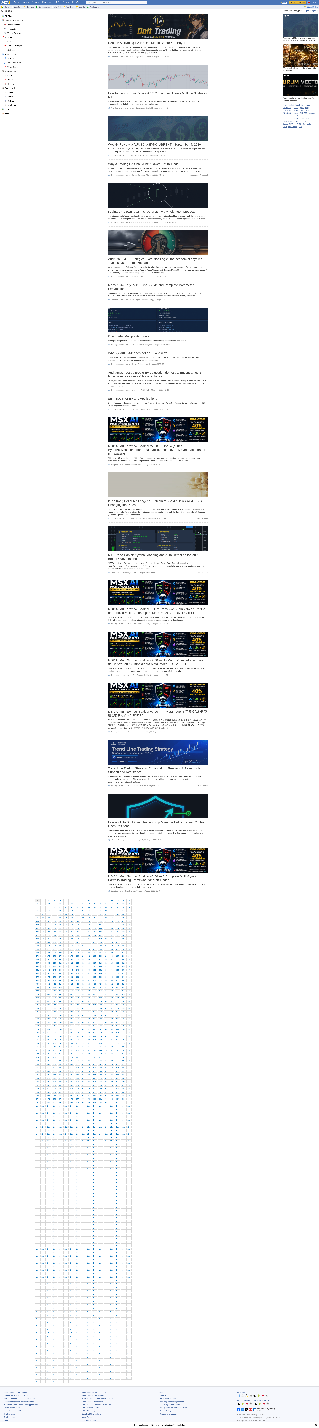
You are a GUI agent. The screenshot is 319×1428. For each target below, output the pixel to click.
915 (112, 1085)
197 (89, 939)
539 (100, 1008)
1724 (72, 1252)
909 (77, 1085)
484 (77, 998)
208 (54, 942)
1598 (129, 1225)
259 (54, 952)
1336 (89, 1172)
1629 (112, 1232)
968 (123, 1096)
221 (129, 942)
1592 (95, 1225)
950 (117, 1092)
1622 (72, 1232)
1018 (118, 1106)
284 (100, 956)
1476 (112, 1200)
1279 (54, 1162)
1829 (89, 1273)
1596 (118, 1225)
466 (71, 994)
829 (106, 1068)
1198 (77, 1144)
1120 (117, 1127)
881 (112, 1078)
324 (37, 966)
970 (37, 1099)
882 (117, 1078)
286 (112, 956)
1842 (66, 1277)
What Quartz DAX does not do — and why (137, 353)
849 (123, 1071)
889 (60, 1082)
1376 (123, 1179)
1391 (112, 1183)
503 (89, 1001)
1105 (129, 1123)
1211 (54, 1148)
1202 (100, 1144)
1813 (95, 1270)
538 (94, 1008)
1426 (118, 1190)
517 (71, 1005)
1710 (89, 1249)
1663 (112, 1239)
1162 (66, 1137)
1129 (72, 1130)
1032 (100, 1109)
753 (60, 1054)
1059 (60, 1116)
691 (94, 1040)
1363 (49, 1179)
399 (77, 980)
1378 (37, 1183)
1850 (112, 1277)
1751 (129, 1256)
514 (54, 1005)
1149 (89, 1134)
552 (77, 1012)
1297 (60, 1165)
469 (89, 994)
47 (106, 907)
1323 (112, 1169)
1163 (72, 1137)
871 (54, 1078)
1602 (54, 1228)
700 (48, 1043)
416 (77, 984)
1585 (54, 1225)
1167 (94, 1137)
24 (72, 904)
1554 (72, 1218)
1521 (77, 1211)
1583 (43, 1225)
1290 (118, 1162)
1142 (49, 1134)
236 (117, 946)
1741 (72, 1256)
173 (48, 935)
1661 (100, 1239)
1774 (66, 1263)
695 (117, 1040)
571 (89, 1015)
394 (48, 980)
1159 (49, 1137)
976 (71, 1099)
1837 (37, 1277)
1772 (54, 1263)
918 (129, 1085)
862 (100, 1075)
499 (66, 1001)
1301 (83, 1165)
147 (94, 928)
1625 (89, 1232)
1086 (118, 1120)
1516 (49, 1211)
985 (123, 1099)
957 (60, 1096)
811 (100, 1064)
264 (83, 952)
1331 (60, 1172)
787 (60, 1061)
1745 (95, 1256)
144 (77, 928)
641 (100, 1029)
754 (66, 1054)
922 (54, 1089)
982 (106, 1099)
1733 (123, 1252)
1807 (60, 1270)
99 (112, 918)
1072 (37, 1120)
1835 (123, 1273)
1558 (95, 1218)
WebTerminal (94, 7)
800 (37, 1064)
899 (117, 1082)
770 (60, 1057)
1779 (95, 1263)
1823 (54, 1273)
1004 (37, 1106)
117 (117, 921)
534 (71, 1008)
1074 (49, 1120)
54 (49, 911)
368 (94, 973)
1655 (66, 1239)
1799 (112, 1266)
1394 (129, 1183)
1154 (117, 1134)
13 (106, 900)
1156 (129, 1134)
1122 (129, 1127)
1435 (72, 1193)
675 (100, 1036)
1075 (54, 1120)
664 (37, 1036)
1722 (60, 1252)
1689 (66, 1245)
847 (112, 1071)
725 (94, 1047)
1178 (60, 1141)
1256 (118, 1155)
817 (37, 1068)
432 (71, 987)
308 (43, 963)
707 (89, 1043)
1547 (129, 1214)
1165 (83, 1137)
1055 (37, 1116)
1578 (112, 1221)
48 (112, 907)
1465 (49, 1200)
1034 (112, 1109)
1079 (77, 1120)
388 (112, 977)
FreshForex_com (142, 155)
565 (54, 1015)
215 (94, 942)
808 (83, 1064)
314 (77, 963)
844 (94, 1071)
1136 (112, 1130)
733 (43, 1050)
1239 (118, 1151)
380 (66, 977)
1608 (89, 1228)
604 (83, 1022)
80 (100, 914)
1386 (83, 1183)
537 (89, 1008)
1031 (95, 1109)
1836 (129, 1273)
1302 (89, 1165)
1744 (89, 1256)
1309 (129, 1165)
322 (123, 963)
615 (48, 1026)
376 (43, 977)
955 (48, 1096)
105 (48, 921)
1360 (129, 1176)
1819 (129, 1270)
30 (106, 904)
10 (89, 900)
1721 (54, 1252)
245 (71, 949)
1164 (77, 1137)
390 (123, 977)
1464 (43, 1200)
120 (37, 925)
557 (106, 1012)
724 (89, 1047)
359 (43, 973)
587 (83, 1019)
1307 (118, 1165)
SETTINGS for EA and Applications (132, 398)
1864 (95, 1280)
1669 (49, 1242)
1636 (54, 1235)
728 (112, 1047)
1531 (37, 1214)
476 (129, 994)
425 (129, 984)
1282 (72, 1162)
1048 (95, 1113)
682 (43, 1040)
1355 (100, 1176)
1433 (60, 1193)
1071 (129, 1116)
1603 (60, 1228)
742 (94, 1050)
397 (66, 980)
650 (54, 1033)
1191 (37, 1144)
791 (83, 1061)
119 (129, 921)
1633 (37, 1235)
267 (100, 952)
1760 (83, 1259)
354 (112, 970)
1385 (77, 1183)
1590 (83, 1225)
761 (106, 1054)
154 (37, 932)
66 (118, 911)
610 (117, 1022)
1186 (106, 1141)
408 (129, 980)
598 (48, 1022)
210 (66, 942)
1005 (43, 1106)
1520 (72, 1211)
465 (66, 994)
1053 (123, 1113)
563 (43, 1015)
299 (89, 959)
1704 (54, 1249)
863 (106, 1075)
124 (60, 925)
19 (43, 904)
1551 (54, 1218)
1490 (95, 1204)
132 (106, 925)
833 (129, 1068)
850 (129, 1071)
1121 (123, 1127)
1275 (129, 1158)
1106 (37, 1127)
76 (77, 914)
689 (83, 1040)
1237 (106, 1151)
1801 (123, 1266)
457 (117, 991)
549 (60, 1012)
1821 (43, 1273)
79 (95, 914)
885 (37, 1082)
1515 (43, 1211)
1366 (66, 1179)
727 (106, 1047)
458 (123, 991)
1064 (89, 1116)
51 (129, 907)
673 (89, 1036)
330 (71, 966)
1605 (72, 1228)
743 (100, 1050)
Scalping (114, 465)
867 (129, 1075)
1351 (77, 1176)
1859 (66, 1280)
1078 (72, 1120)
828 (100, 1068)
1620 (60, 1232)
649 (48, 1033)
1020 (129, 1106)
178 (77, 935)
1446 (37, 1197)
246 (77, 949)
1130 (77, 1130)
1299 (72, 1165)
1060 (66, 1116)
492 (123, 998)
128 (83, 925)
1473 (95, 1200)
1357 (112, 1176)
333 (89, 966)
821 (60, 1068)
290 (37, 959)
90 (60, 918)
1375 (118, 1179)
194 (71, 939)
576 (117, 1015)
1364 (54, 1179)
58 (72, 911)
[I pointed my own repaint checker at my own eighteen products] (158, 195)
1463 (37, 1200)
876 (83, 1078)
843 (89, 1071)
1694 (95, 1245)
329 (66, 966)
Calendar (82, 7)
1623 (77, 1232)
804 (60, 1064)
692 (100, 1040)
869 (43, 1078)
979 (89, 1099)
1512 (123, 1207)
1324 (118, 1169)
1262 (54, 1158)
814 (117, 1064)
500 (71, 1001)
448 (66, 991)
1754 (49, 1259)
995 (83, 1102)
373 (123, 973)
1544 (112, 1214)
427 (43, 987)
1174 (37, 1141)
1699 (123, 1245)
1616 (37, 1232)
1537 (72, 1214)
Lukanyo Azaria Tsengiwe (142, 345)
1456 (95, 1197)
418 (89, 984)
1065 (95, 1116)
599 (54, 1022)
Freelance (46, 2)
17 (129, 900)
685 (60, 1040)
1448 (49, 1197)
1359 (123, 1176)
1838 (43, 1277)
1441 (106, 1193)
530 (48, 1008)
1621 (66, 1232)
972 (48, 1099)
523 (106, 1005)
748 (129, 1050)
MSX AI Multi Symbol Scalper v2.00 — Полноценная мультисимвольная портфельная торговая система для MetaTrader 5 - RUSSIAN (156, 449)
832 (123, 1068)
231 (89, 946)
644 (117, 1029)
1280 (60, 1162)
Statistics (114, 222)
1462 (129, 1197)
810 (94, 1064)
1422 (95, 1190)
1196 (66, 1144)
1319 (89, 1169)
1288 (106, 1162)
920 (43, 1089)
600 (60, 1022)
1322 (106, 1169)
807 (77, 1064)
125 (66, 925)
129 (89, 925)
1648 (123, 1235)
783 (37, 1061)
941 (66, 1092)
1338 (100, 1172)
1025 (60, 1109)
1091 (49, 1123)
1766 (118, 1259)
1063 (83, 1116)
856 (66, 1075)
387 (106, 977)
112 (89, 921)
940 (60, 1092)
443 (37, 991)
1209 (43, 1148)
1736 (43, 1256)
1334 (77, 1172)
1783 (118, 1263)
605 (89, 1022)
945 (89, 1092)
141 (60, 928)
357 (129, 970)
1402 (77, 1186)
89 (54, 918)
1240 (123, 1151)
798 (123, 1061)
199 (100, 939)
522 (100, 1005)
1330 (54, 1172)
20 (49, 904)
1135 (106, 1130)
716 (43, 1047)
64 (106, 911)
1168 (100, 1137)
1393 (123, 1183)
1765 (112, 1259)
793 (94, 1061)
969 (129, 1096)
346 (66, 970)
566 (60, 1015)
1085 (112, 1120)
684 (54, 1040)
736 (60, 1050)
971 (43, 1099)
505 (100, 1001)
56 (60, 911)
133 (112, 925)
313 (71, 963)
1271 (106, 1158)
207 (48, 942)
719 (60, 1047)
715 (37, 1047)
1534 (54, 1214)
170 (129, 932)
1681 (118, 1242)
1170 (112, 1137)
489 (106, 998)
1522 (83, 1211)
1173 (129, 1137)
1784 (123, 1263)
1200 (89, 1144)
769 (54, 1057)
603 (77, 1022)
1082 (95, 1120)
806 (71, 1064)
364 (71, 973)
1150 (94, 1134)
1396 (43, 1186)
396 (60, 980)
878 (94, 1078)
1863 (89, 1280)
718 (54, 1047)
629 (129, 1026)
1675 (83, 1242)
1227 (49, 1151)
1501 (60, 1207)
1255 (112, 1155)
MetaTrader (77, 2)
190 (48, 939)
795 (106, 1061)
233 (100, 946)
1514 (37, 1211)
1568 (54, 1221)
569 (77, 1015)
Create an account (297, 2)
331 (77, 966)
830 (112, 1068)
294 (60, 959)
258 (48, 952)
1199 (83, 1144)
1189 (123, 1141)
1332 (66, 1172)
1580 (123, 1221)
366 (83, 973)
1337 (95, 1172)
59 (77, 911)
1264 (66, 1158)
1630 (118, 1232)
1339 (106, 1172)
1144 (60, 1134)
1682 (123, 1242)
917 (123, 1085)
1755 (54, 1259)
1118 (106, 1127)
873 (66, 1078)
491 (117, 998)
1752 (37, 1259)
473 (112, 994)
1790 (60, 1266)
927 (83, 1089)
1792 (72, 1266)
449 (71, 991)
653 (71, 1033)
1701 (37, 1249)
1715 (118, 1249)
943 (77, 1092)
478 (43, 998)
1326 (129, 1169)
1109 (54, 1127)
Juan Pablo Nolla (143, 390)
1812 (89, 1270)
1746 (100, 1256)
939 (54, 1092)
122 (48, 925)
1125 (49, 1130)
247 (83, 949)
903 (43, 1085)
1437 (83, 1193)
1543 (106, 1214)
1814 (100, 1270)
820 (54, 1068)
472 (106, 994)
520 (89, 1005)
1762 (95, 1259)
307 (37, 963)
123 (54, 925)
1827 (77, 1273)
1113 (77, 1127)
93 (77, 918)
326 (48, 966)
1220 (106, 1148)
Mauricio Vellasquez (139, 276)
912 (94, 1085)
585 (71, 1019)
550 (66, 1012)
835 (43, 1071)
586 (77, 1019)
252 (112, 949)
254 (123, 949)
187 (129, 935)
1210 (49, 1148)
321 (117, 963)
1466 (54, 1200)
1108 (49, 1127)
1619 (54, 1232)
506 (106, 1001)
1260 (43, 1158)
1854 (37, 1280)
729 (117, 1047)
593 (117, 1019)
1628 (106, 1232)
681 (37, 1040)
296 (71, 959)
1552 (60, 1218)
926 (77, 1089)
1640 (77, 1235)
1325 (123, 1169)
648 (43, 1033)
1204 (112, 1144)
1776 (77, 1263)
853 (48, 1075)
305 (123, 959)
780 (117, 1057)
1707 (72, 1249)
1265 (72, 1158)
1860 (72, 1280)
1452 (72, 1197)
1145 (66, 1134)
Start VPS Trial (312, 7)
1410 (123, 1186)
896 (100, 1082)
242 (54, 949)
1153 (112, 1134)
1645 (106, 1235)
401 (89, 980)
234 (106, 946)
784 (43, 1061)
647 (37, 1033)
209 (60, 942)
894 (89, 1082)
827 (94, 1068)
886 (43, 1082)
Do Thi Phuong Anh (135, 840)
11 (94, 900)
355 (117, 970)
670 (71, 1036)
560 (123, 1012)
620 (77, 1026)
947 (100, 1092)
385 (94, 977)
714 (129, 1043)
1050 (106, 1113)
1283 (77, 1162)
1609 (95, 1228)
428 (48, 987)
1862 (83, 1280)
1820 (37, 1273)
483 (71, 998)
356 (123, 970)
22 (60, 904)
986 (129, 1099)
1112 (71, 1127)
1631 (123, 1232)
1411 (129, 1186)
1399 (60, 1186)
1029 (83, 1109)
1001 (118, 1102)
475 (123, 994)
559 (117, 1012)
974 (60, 1099)
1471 (83, 1200)
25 (77, 904)
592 (112, 1019)
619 (71, 1026)
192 (60, 939)
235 (112, 946)
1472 (89, 1200)
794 (100, 1061)
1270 (100, 1158)
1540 (89, 1214)
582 (54, 1019)
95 (89, 918)
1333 (72, 1172)
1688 (60, 1245)
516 (66, 1005)
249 (94, 949)
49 (118, 907)
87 (43, 918)
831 (117, 1068)
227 (66, 946)
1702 (43, 1249)
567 (66, 1015)
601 (66, 1022)
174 (54, 935)
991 (60, 1102)
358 (37, 973)
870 (48, 1078)
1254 (106, 1155)
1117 (100, 1127)
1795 (89, 1266)
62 (95, 911)
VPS (57, 2)
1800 (118, 1266)
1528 (118, 1211)
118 (123, 921)
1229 (60, 1151)
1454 (83, 1197)
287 (117, 956)
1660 (95, 1239)
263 (77, 952)
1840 (54, 1277)
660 (112, 1033)
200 (106, 939)
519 (83, 1005)
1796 (95, 1266)
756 (77, 1054)
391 (129, 977)
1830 (95, 1273)
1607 (83, 1228)
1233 (83, 1151)
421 (106, 984)
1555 (77, 1218)
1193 (49, 1144)
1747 (106, 1256)
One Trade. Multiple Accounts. (129, 336)
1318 (83, 1169)
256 (37, 952)
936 (37, 1092)
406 (117, 980)
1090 (43, 1123)
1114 (83, 1127)
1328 (43, 1172)
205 (37, 942)
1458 (106, 1197)
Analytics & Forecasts (119, 57)
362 (60, 973)
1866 (106, 1280)
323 (129, 963)
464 (60, 994)
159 (66, 932)
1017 (112, 1106)
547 (48, 1012)
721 (71, 1047)
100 (117, 918)
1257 (123, 1155)
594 (123, 1019)
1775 (72, 1263)
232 (94, 946)
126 (71, 925)
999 (106, 1102)
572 (94, 1015)
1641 (83, 1235)
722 (77, 1047)
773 (77, 1057)
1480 (37, 1204)
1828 (83, 1273)
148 (100, 928)
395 (54, 980)
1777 (83, 1263)
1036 (123, 1109)
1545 (118, 1214)
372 (117, 973)
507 (112, 1001)
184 (112, 935)
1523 (89, 1211)
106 (54, 921)
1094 (66, 1123)
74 (66, 914)
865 (117, 1075)
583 (60, 1019)
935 (129, 1089)
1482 (49, 1204)
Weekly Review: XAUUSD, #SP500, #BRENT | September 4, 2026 (154, 144)
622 (89, 1026)
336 (106, 966)
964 (100, 1096)
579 (37, 1019)
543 (123, 1008)
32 (118, 904)
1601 (49, 1228)
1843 (72, 1277)
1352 (83, 1176)
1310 (37, 1169)
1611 (106, 1228)
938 (48, 1092)
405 (112, 980)
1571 (72, 1221)
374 (129, 973)
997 (94, 1102)
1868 (118, 1280)
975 (66, 1099)
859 (83, 1075)
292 (48, 959)
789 (71, 1061)
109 (71, 921)
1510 (112, 1207)
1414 (49, 1190)
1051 (112, 1113)
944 (83, 1092)
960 (77, 1096)
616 (54, 1026)
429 (54, 987)
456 (112, 991)
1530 (129, 1211)
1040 (49, 1113)
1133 (94, 1130)
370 (106, 973)
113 (94, 921)
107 (60, 921)
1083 (100, 1120)
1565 (37, 1221)
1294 (43, 1165)
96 (95, 918)
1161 (60, 1137)
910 (83, 1085)
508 (117, 1001)
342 (43, 970)
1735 (37, 1256)
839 (66, 1071)
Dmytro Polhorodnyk (140, 364)
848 (117, 1071)
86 (37, 918)
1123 (37, 1130)
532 (60, 1008)
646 (129, 1029)
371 (112, 973)
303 (112, 959)
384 (89, 977)
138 (43, 928)
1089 (37, 1123)
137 (37, 928)
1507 (95, 1207)
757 (83, 1054)
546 (43, 1012)
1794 (83, 1266)
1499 (49, 1207)
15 (118, 900)
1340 (112, 1172)
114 (100, 921)
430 (60, 987)
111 (83, 921)
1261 (49, 1158)
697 (129, 1040)
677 (112, 1036)
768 (48, 1057)
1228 (54, 1151)
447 (60, 991)
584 (66, 1019)
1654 (60, 1239)
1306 (112, 1165)
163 (89, 932)
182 (100, 935)
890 (66, 1082)
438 (106, 987)
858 (77, 1075)
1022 (43, 1109)
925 (71, 1089)
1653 (54, 1239)
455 (106, 991)
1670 (54, 1242)
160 (71, 932)
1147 (77, 1134)
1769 (37, 1263)
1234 (89, 1151)
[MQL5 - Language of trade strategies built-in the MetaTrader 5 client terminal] (5, 2)
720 (66, 1047)
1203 (106, 1144)
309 (48, 963)
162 (83, 932)
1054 (129, 1113)
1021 (37, 1109)
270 (117, 952)
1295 (49, 1165)
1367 (72, 1179)
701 (54, 1043)
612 (129, 1022)
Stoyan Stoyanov (138, 175)
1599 (37, 1228)
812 (106, 1064)
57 (66, 911)
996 (89, 1102)
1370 (89, 1179)
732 (37, 1050)
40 (66, 907)
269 (112, 952)
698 (37, 1043)
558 (112, 1012)
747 (123, 1050)
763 (117, 1054)
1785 (129, 1263)
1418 (72, 1190)
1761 (89, 1259)
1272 (112, 1158)
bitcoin (200, 518)
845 (100, 1071)
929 (94, 1089)
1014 (95, 1106)
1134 (100, 1130)
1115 (89, 1127)
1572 (77, 1221)
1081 (89, 1120)
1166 (89, 1137)
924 (66, 1089)
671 (77, 1036)
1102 (112, 1123)
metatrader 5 (196, 175)
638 (83, 1029)
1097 (83, 1123)
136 (129, 925)
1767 (123, 1259)
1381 (54, 1183)
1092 (54, 1123)
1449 (54, 1197)
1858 (60, 1280)
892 (77, 1082)
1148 (83, 1134)
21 (54, 904)
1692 (83, 1245)
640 (94, 1029)
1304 (100, 1165)
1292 (129, 1162)
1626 (95, 1232)
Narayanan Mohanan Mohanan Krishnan (141, 222)
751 (48, 1054)
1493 (112, 1204)
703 (66, 1043)
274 (43, 956)
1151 (100, 1134)
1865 (100, 1280)
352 (100, 970)
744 (106, 1050)
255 (129, 949)
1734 (129, 1252)
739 (77, 1050)
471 (100, 994)
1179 (66, 1141)
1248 (72, 1155)
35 (37, 907)
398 (71, 980)
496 (48, 1001)
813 (112, 1064)
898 (112, 1082)
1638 (66, 1235)
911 (89, 1085)
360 (48, 973)
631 (43, 1029)
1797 (100, 1266)
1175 (43, 1141)
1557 (89, 1218)
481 (60, 998)
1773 (60, 1263)
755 (71, 1054)
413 (60, 984)
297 (77, 959)
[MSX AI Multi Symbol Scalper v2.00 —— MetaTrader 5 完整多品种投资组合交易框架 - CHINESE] (158, 695)
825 (83, 1068)
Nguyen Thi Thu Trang (144, 300)
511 (37, 1005)
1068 (112, 1116)
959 (71, 1096)
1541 (95, 1214)
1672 (66, 1242)
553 (83, 1012)
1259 (37, 1158)
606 (94, 1022)
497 (54, 1001)
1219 (100, 1148)
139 (48, 928)
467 (77, 994)
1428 (129, 1190)
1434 (66, 1193)
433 (77, 987)
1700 (129, 1245)
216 (100, 942)
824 (77, 1068)
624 (100, 1026)
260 (60, 952)
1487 (77, 1204)
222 (37, 946)
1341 (118, 1172)
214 (89, 942)
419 (94, 984)
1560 (106, 1218)
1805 (49, 1270)
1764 (106, 1259)
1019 (123, 1106)
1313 (54, 1169)
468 (83, 994)
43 (83, 907)
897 (106, 1082)
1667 (37, 1242)
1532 (43, 1214)
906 (60, 1085)
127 (77, 925)
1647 (118, 1235)
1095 (72, 1123)
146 (89, 928)
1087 (123, 1120)
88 (49, 918)
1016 (106, 1106)
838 (60, 1071)
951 (123, 1092)
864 (112, 1075)
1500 (54, 1207)
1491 (100, 1204)
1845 (83, 1277)
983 (112, 1099)
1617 (43, 1232)
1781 (106, 1263)
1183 (89, 1141)
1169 (106, 1137)
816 (129, 1064)
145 (83, 928)
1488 (83, 1204)
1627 (100, 1232)
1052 (118, 1113)
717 (48, 1047)
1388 (95, 1183)
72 (54, 914)
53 (43, 911)
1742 (77, 1256)
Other (113, 573)
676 (106, 1036)
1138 (123, 1130)
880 (106, 1078)
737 (66, 1050)
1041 (54, 1113)
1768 (129, 1259)
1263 (60, 1158)
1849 (106, 1277)
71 (49, 914)
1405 (95, 1186)
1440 (100, 1193)
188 (37, 939)
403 (100, 980)
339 (123, 966)
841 (77, 1071)
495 (43, 1001)
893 (83, 1082)
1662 (106, 1239)
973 (54, 1099)
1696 (106, 1245)
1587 (66, 1225)
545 (37, 1012)
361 (54, 973)
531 (54, 1008)
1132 (89, 1130)
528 (37, 1008)
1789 (54, 1266)
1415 (54, 1190)
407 (123, 980)
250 (100, 949)
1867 (112, 1280)
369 (100, 973)
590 (100, 1019)
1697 (112, 1245)
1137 (117, 1130)
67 (123, 911)
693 (106, 1040)
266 (94, 952)
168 (117, 932)
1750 (123, 1256)
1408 (112, 1186)
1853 (129, 1277)
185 (117, 935)
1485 (66, 1204)
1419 (77, 1190)
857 (71, 1075)
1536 (66, 1214)
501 (77, 1001)
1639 (72, 1235)
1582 (37, 1225)
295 (66, 959)
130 (94, 925)
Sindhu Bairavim (139, 786)
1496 (129, 1204)
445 (48, 991)
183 (106, 935)
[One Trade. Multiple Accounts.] (158, 320)
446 (54, 991)
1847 (95, 1277)
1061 (72, 1116)
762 (112, 1054)
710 (106, 1043)
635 (66, 1029)
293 (54, 959)
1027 (72, 1109)
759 (94, 1054)
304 (117, 959)
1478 (123, 1200)
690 (89, 1040)
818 (43, 1068)
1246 (60, 1155)
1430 (43, 1193)
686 (66, 1040)
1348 (60, 1176)
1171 (117, 1137)
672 (83, 1036)
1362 (43, 1179)
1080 (83, 1120)
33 (123, 904)
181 (94, 935)
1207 (129, 1144)
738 (71, 1050)
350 (89, 970)
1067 (106, 1116)
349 (83, 970)
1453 (77, 1197)
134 (117, 925)
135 (123, 925)
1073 (43, 1120)
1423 (100, 1190)
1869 (123, 1280)
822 (66, 1068)
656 (89, 1033)
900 (123, 1082)
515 (60, 1005)
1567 (49, 1221)
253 (117, 949)
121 (43, 925)
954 (43, 1096)
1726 (83, 1252)
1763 (100, 1259)
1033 (106, 1109)
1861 (77, 1280)
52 (37, 911)
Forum (16, 2)
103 (37, 921)
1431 (49, 1193)
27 (89, 904)
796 (112, 1061)
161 (77, 932)
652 (66, 1033)
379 (60, 977)
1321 (100, 1169)
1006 (49, 1106)
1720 (49, 1252)
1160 (54, 1137)
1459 (112, 1197)
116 (112, 921)
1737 (49, 1256)
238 (129, 946)
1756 (60, 1259)
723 (83, 1047)
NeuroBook (70, 7)
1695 (100, 1245)
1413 (43, 1190)
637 (77, 1029)
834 (37, 1071)
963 (94, 1096)
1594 (106, 1225)
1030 (89, 1109)
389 (117, 977)
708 (94, 1043)
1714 (112, 1249)
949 (112, 1092)
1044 (72, 1113)
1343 (129, 1172)
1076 (60, 1120)
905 (54, 1085)
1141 (43, 1134)
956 (54, 1096)
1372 (100, 1179)
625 (106, 1026)
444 (43, 991)
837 (54, 1071)
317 (94, 963)
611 (123, 1022)
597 (43, 1022)
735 (54, 1050)
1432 (54, 1193)
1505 (83, 1207)
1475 (106, 1200)
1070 (123, 1116)
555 (94, 1012)
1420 (83, 1190)
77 (83, 914)
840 (71, 1071)
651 (60, 1033)
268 (106, 952)
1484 (60, 1204)
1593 (100, 1225)
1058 (54, 1116)
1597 (123, 1225)
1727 (89, 1252)
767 (43, 1057)
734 (48, 1050)
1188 (117, 1141)
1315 (66, 1169)
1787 (43, 1266)
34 (129, 904)
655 (83, 1033)
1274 (123, 1158)
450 (77, 991)
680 (129, 1036)
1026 (66, 1109)
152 (123, 928)
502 (83, 1001)
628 (123, 1026)
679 (123, 1036)
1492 (106, 1204)
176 (66, 935)
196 (83, 939)
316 (89, 963)
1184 (94, 1141)
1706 (66, 1249)
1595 (112, 1225)
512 (43, 1005)
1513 (129, 1207)
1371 (95, 1179)
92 (72, 918)
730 (123, 1047)
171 (37, 935)
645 (123, 1029)
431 (66, 987)
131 (100, 925)
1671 (60, 1242)
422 (112, 984)
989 (48, 1102)
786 (54, 1061)
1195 (60, 1144)
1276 (37, 1162)
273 (37, 956)
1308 (123, 1165)
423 (117, 984)
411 (49, 984)
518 (77, 1005)
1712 (100, 1249)
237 (123, 946)
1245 (54, 1155)
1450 (60, 1197)
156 (48, 932)
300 (94, 959)
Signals (35, 2)
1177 (54, 1141)
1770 (43, 1263)
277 (60, 956)
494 (37, 1001)
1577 (106, 1221)
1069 (118, 1116)
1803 (37, 1270)
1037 (129, 1109)
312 (66, 963)
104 (43, 921)
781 (123, 1057)
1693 (89, 1245)
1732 (118, 1252)
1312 (49, 1169)
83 (118, 914)
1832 (106, 1273)
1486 (72, 1204)
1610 (100, 1228)
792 (89, 1061)
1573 (83, 1221)
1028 (77, 1109)
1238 (112, 1151)
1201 (95, 1144)
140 (54, 928)
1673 (72, 1242)
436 (94, 987)
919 (37, 1089)
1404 (89, 1186)
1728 (95, 1252)
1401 (72, 1186)
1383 (66, 1183)
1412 (37, 1190)
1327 (37, 1172)
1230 (66, 1151)
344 (54, 970)
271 (123, 952)
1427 (123, 1190)
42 (77, 907)
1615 (129, 1228)
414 (66, 984)
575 (112, 1015)
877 (89, 1078)
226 (60, 946)
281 (83, 956)
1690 (72, 1245)
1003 (129, 1102)
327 (54, 966)
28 (95, 904)
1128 (66, 1130)
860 (89, 1075)
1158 (43, 1137)
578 (129, 1015)
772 (71, 1057)
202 (117, 939)
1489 (89, 1204)
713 (123, 1043)
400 (83, 980)
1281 (66, 1162)
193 (66, 939)
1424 (106, 1190)
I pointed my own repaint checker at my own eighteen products (151, 211)
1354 (95, 1176)
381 (71, 977)
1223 (123, 1148)
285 (106, 956)
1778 (89, 1263)
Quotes (65, 2)
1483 (54, 1204)
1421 (89, 1190)
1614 (123, 1228)
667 (54, 1036)
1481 (43, 1204)
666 (48, 1036)
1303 (95, 1165)
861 (94, 1075)
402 (94, 980)
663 (129, 1033)
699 (43, 1043)
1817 (118, 1270)
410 (43, 984)
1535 (60, 1214)
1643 (95, 1235)
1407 (106, 1186)
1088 (129, 1120)
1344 (37, 1176)
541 (112, 1008)
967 (117, 1096)
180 (89, 935)
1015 (100, 1106)
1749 (118, 1256)
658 (100, 1033)
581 (48, 1019)
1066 (100, 1116)
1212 (60, 1148)
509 (123, 1001)
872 (60, 1078)
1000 (112, 1102)
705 (77, 1043)
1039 (43, 1113)
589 (94, 1019)
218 (112, 942)
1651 (43, 1239)
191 (54, 939)
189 (43, 939)
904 (48, 1085)
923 (60, 1089)
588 (89, 1019)
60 (83, 911)
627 (117, 1026)
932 (112, 1089)
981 (100, 1099)
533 (66, 1008)
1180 (72, 1141)
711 (112, 1043)
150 (112, 928)
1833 (112, 1273)
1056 (43, 1116)
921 (48, 1089)
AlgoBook (57, 7)
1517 (54, 1211)
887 (48, 1082)
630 (37, 1029)
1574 (89, 1221)
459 (129, 991)
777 (100, 1057)
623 (94, 1026)
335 (100, 966)
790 (77, 1061)
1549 (43, 1218)
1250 (83, 1155)
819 (48, 1068)
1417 (66, 1190)
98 (106, 918)
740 (83, 1050)
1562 (118, 1218)
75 (72, 914)
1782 (112, 1263)
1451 (66, 1197)
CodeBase (17, 7)
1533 (49, 1214)
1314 (60, 1169)
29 (100, 904)
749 (37, 1054)
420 (100, 984)
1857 (54, 1280)
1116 (94, 1127)
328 (60, 966)
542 (117, 1008)
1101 (106, 1123)
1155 (123, 1134)
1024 (54, 1109)
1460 (118, 1197)
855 (60, 1075)
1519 (66, 1211)
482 (66, 998)
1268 (89, 1158)
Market (26, 2)
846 (106, 1071)
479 (48, 998)
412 (54, 984)
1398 (54, 1186)
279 (71, 956)
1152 (106, 1134)
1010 (72, 1106)
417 (83, 984)
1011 (77, 1106)
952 (129, 1092)
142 (66, 928)
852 (43, 1075)
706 (83, 1043)
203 (123, 939)
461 (43, 994)
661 (117, 1033)
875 (77, 1078)
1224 (129, 1148)
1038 (37, 1113)
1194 (54, 1144)
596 (37, 1022)
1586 (60, 1225)
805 (66, 1064)
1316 (72, 1169)
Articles (6, 7)
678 (117, 1036)
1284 (83, 1162)
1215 (77, 1148)
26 (83, 904)
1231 (72, 1151)
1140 (37, 1134)
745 (112, 1050)
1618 (49, 1232)
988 (43, 1102)
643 (112, 1029)
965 (106, 1096)
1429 (37, 1193)
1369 (83, 1179)
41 (72, 907)
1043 (66, 1113)
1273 (118, 1158)
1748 (112, 1256)
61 (89, 911)
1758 (72, 1259)
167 (112, 932)
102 (129, 918)
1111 (66, 1127)
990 (54, 1102)
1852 (123, 1277)
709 (100, 1043)
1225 (37, 1151)
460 (37, 994)
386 (100, 977)
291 (43, 959)
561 (129, 1012)
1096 (77, 1123)
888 (54, 1082)
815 (123, 1064)
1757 (66, 1259)
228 (71, 946)
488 (100, 998)
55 (54, 911)
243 (60, 949)
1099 (95, 1123)
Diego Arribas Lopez (143, 57)
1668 (43, 1242)
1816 (112, 1270)
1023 (49, 1109)
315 (83, 963)
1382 (60, 1183)
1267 (83, 1158)
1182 (83, 1141)
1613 (118, 1228)
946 (94, 1092)
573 (100, 1015)
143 (71, 928)
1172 (123, 1137)
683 (48, 1040)
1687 (54, 1245)
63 (100, 911)
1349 (66, 1176)
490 (112, 998)
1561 (112, 1218)
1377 (129, 1179)
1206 (123, 1144)
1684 (37, 1245)
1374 (112, 1179)
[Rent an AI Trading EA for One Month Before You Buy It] (158, 26)
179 (83, 935)
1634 (43, 1235)
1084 (106, 1120)
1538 (77, 1214)
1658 (83, 1239)
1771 (49, 1263)
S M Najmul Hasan (142, 409)
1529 (123, 1211)
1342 (123, 1172)
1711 (94, 1249)
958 (66, 1096)
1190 (129, 1141)
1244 (49, 1155)
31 (112, 904)
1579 (118, 1221)
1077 (66, 1120)
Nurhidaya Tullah (129, 573)
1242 (37, 1155)
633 (54, 1029)
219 (117, 942)
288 (123, 956)
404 (106, 980)
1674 (77, 1242)
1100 (100, 1123)
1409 (118, 1186)
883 (123, 1078)
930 (100, 1089)
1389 (100, 1183)
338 (117, 966)
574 (106, 1015)
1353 (89, 1176)
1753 (43, 1259)
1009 (66, 1106)
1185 (100, 1141)
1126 (54, 1130)
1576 (100, 1221)
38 (54, 907)
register (315, 11)
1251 (89, 1155)
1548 (37, 1218)
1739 (60, 1256)
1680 (112, 1242)
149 (106, 928)
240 (43, 949)
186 (123, 935)
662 (123, 1033)
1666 (129, 1239)
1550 (49, 1218)
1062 (77, 1116)
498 (60, 1001)
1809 (72, 1270)
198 (94, 939)
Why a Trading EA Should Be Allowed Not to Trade (143, 164)
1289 (112, 1162)
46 (100, 907)
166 (106, 932)
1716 (123, 1249)
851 (37, 1075)
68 (129, 911)
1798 (106, 1266)
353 (106, 970)
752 (54, 1054)
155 (43, 932)
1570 (66, 1221)
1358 (118, 1176)
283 (94, 956)
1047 (89, 1113)
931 (106, 1089)
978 (83, 1099)
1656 (72, 1239)
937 (43, 1092)
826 (89, 1068)
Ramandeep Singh (142, 108)
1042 (60, 1113)
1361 (37, 1179)
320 (112, 963)
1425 (112, 1190)
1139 (129, 1130)
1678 (100, 1242)
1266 (77, 1158)
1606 (77, 1228)
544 (129, 1008)
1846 (89, 1277)
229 (77, 946)
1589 (77, 1225)
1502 (66, 1207)
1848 (100, 1277)
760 (100, 1054)
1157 (37, 1137)
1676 (89, 1242)
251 (106, 949)
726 (100, 1047)
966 (112, 1096)
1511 (117, 1207)
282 (89, 956)
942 (71, 1092)
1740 (66, 1256)
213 (83, 942)
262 (71, 952)
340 (129, 966)
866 (123, 1075)
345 (60, 970)
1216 (83, 1148)
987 (37, 1102)
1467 (60, 1200)
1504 (77, 1207)
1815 (106, 1270)
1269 (95, 1158)
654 (77, 1033)
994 (77, 1102)
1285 (89, 1162)
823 (71, 1068)
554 (89, 1012)
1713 (106, 1249)
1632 (129, 1232)
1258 (129, 1155)
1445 (129, 1193)
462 (48, 994)
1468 (66, 1200)
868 (37, 1078)
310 (54, 963)
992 (66, 1102)
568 (71, 1015)
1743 (83, 1256)
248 (89, 949)
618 (66, 1026)
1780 (100, 1263)
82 (112, 914)
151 (117, 928)
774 (83, 1057)
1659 (89, 1239)
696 (123, 1040)
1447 (43, 1197)
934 (123, 1089)
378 (54, 977)
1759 (77, 1259)
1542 (100, 1214)
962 (89, 1096)
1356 (106, 1176)
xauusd (205, 175)
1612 (112, 1228)
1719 (43, 1252)
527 (129, 1005)
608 (106, 1022)
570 (83, 1015)
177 (71, 935)
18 (37, 904)
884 (129, 1078)
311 (60, 963)
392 (37, 980)
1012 (83, 1106)
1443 (118, 1193)
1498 (43, 1207)
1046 (83, 1113)
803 (54, 1064)
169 (123, 932)
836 (48, 1071)
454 (100, 991)
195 (77, 939)
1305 (106, 1165)
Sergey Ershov (141, 518)
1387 (89, 1183)
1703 (49, 1249)
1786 (37, 1266)
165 (100, 932)
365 (77, 973)
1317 (77, 1169)
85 (129, 914)
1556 (83, 1218)
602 (71, 1022)
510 (129, 1001)
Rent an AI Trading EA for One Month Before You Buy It (146, 43)
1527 (112, 1211)
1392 (118, 1183)
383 (83, 977)
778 (106, 1057)
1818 (123, 1270)
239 (37, 949)
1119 (112, 1127)
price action (203, 786)
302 (106, 959)
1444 (123, 1193)
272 (129, 952)
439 (112, 987)
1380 (49, 1183)
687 (71, 1040)
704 (71, 1043)
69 (37, 914)
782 (129, 1057)
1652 (49, 1239)
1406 (100, 1186)
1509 (106, 1207)
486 (89, 998)
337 (112, 966)
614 (43, 1026)
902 (37, 1085)
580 (43, 1019)
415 (71, 984)
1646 (112, 1235)
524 (112, 1005)
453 (94, 991)
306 (129, 959)
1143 (54, 1134)
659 (106, 1033)
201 (112, 939)
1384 (72, 1183)
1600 (43, 1228)
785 (48, 1061)
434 (83, 987)
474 (117, 994)
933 (117, 1089)
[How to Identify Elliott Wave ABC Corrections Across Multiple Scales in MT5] (158, 77)
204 (129, 939)
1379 (43, 1183)
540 (106, 1008)
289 (129, 956)
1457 (100, 1197)
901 (129, 1082)
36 (43, 907)
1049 (100, 1113)
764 (123, 1054)
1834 (118, 1273)
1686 (49, 1245)
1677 (95, 1242)
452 (89, 991)
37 (49, 907)
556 (100, 1012)
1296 (54, 1165)
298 (83, 959)
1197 (72, 1144)
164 (94, 932)
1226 (43, 1151)
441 (123, 987)
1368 (77, 1179)
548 (54, 1012)
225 (54, 946)
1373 (106, 1179)
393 (43, 980)
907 (66, 1085)
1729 (100, 1252)
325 (43, 966)
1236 (100, 1151)
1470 (77, 1200)
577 (123, 1015)
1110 (60, 1127)
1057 (49, 1116)
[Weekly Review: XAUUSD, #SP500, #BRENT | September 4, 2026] (158, 128)
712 (117, 1043)
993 (71, 1102)
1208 (37, 1148)
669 (66, 1036)
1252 (95, 1155)
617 (60, 1026)
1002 (123, 1102)
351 (94, 970)
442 (129, 987)
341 (37, 970)
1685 (43, 1245)
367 (89, 973)
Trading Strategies (118, 624)
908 (71, 1085)
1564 (129, 1218)
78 (89, 914)
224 (48, 946)
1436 (77, 1193)
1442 (112, 1193)
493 (129, 998)
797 (117, 1061)
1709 (83, 1249)
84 (123, 914)
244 (66, 949)
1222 (118, 1148)
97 (100, 918)
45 (95, 907)
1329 (49, 1172)
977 (77, 1099)
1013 (89, 1106)
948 (106, 1092)
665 (43, 1036)
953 (37, 1096)
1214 (72, 1148)
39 (60, 907)
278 (66, 956)
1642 (89, 1235)
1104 (123, 1123)
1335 (83, 1172)
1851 (118, 1277)
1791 (66, 1266)
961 (83, 1096)
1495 (123, 1204)
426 (37, 987)
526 (123, 1005)
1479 (129, 1200)
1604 (66, 1228)
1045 (77, 1113)
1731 (112, 1252)
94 (83, 918)
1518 (60, 1211)
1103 (117, 1123)
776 (94, 1057)
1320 (95, 1169)
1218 (95, 1148)
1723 (66, 1252)
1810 (77, 1270)
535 (77, 1008)
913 (100, 1085)
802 (48, 1064)
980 (94, 1099)
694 (112, 1040)
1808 (66, 1270)
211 (72, 942)
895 (94, 1082)
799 (129, 1061)
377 (48, 977)
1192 (43, 1144)
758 (89, 1054)
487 (94, 998)
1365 (60, 1179)
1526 (106, 1211)
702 (60, 1043)
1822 (49, 1273)
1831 (100, 1273)
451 (83, 991)
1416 (60, 1190)
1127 (60, 1130)
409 (37, 984)
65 (112, 911)
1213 (66, 1148)
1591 (89, 1225)
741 (89, 1050)
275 (48, 956)
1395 (37, 1186)
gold (206, 518)
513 (48, 1005)
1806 (54, 1270)
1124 (43, 1130)
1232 (77, 1151)
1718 (37, 1252)
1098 (89, 1123)
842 (83, 1071)
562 (37, 1015)
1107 (43, 1127)
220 (123, 942)
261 (66, 952)
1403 (83, 1186)
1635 (49, 1235)
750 (43, 1054)
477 (37, 998)
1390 (106, 1183)
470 (94, 994)
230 (83, 946)
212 (77, 942)
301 (100, 959)
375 (37, 977)
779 (112, 1057)
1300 (77, 1165)
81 (106, 914)
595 (129, 1019)
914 (106, 1085)
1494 (118, 1204)
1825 (66, 1273)
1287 (100, 1162)
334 (94, 966)
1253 (100, 1155)
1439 (95, 1193)
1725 (77, 1252)
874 (71, 1078)
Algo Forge (30, 7)
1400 (66, 1186)
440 (117, 987)
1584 (49, 1225)
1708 (77, 1249)
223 (43, 946)
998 (100, 1102)
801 (43, 1064)
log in (306, 11)
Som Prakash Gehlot (133, 465)
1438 (89, 1193)
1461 (123, 1197)
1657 (77, 1239)
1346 (49, 1176)
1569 (60, 1221)
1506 (89, 1207)
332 (83, 966)
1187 (112, 1141)
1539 (83, 1214)
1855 (43, 1280)
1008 (60, 1106)
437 (100, 987)
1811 (83, 1270)
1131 (83, 1130)
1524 (95, 1211)
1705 (60, 1249)
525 (117, 1005)
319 (106, 963)
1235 (95, 1151)
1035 (118, 1109)
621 (83, 1026)
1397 (49, 1186)
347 (71, 970)
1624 (83, 1232)
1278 (49, 1162)
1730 (106, 1252)
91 (66, 918)
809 (89, 1064)
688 (77, 1040)
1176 (49, 1141)
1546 (123, 1214)
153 (129, 928)
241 (48, 949)
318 (100, 963)
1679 (106, 1242)
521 (94, 1005)
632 (48, 1029)
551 (71, 1012)
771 (66, 1057)
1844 (77, 1277)
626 (112, 1026)
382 (77, 977)
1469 (72, 1200)
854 (54, 1075)
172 (43, 935)
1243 (43, 1155)
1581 (129, 1221)
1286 (95, 1162)
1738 (54, 1256)
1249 (77, 1155)
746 (117, 1050)
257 (43, 952)
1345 (43, 1176)
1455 (89, 1197)
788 (66, 1061)
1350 (72, 1176)
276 (54, 956)
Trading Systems (117, 175)
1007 (54, 1106)
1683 (129, 1242)
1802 (129, 1266)
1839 (49, 1277)
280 (77, 956)
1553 (66, 1218)
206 (43, 942)
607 (100, 1022)
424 (123, 984)
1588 (72, 1225)
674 (94, 1036)
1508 (100, 1207)
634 (60, 1029)
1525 (100, 1211)
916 (117, 1085)
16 (123, 900)
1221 (112, 1148)
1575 (95, 1221)
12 (100, 900)
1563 (123, 1218)
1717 (129, 1249)
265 (89, 952)
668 (60, 1036)
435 (89, 987)
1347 (54, 1176)
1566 (43, 1221)
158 (60, 932)
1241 (129, 1151)
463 (54, 994)
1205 (118, 1144)
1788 (49, 1266)
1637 (60, 1235)
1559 (100, 1218)
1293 (37, 1165)
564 (48, 1015)
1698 (118, 1245)
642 (106, 1029)
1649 (129, 1235)
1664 (118, 1239)
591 (106, 1019)
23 (66, 904)
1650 (37, 1239)
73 (60, 914)
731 (129, 1047)
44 (89, 907)
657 (94, 1033)
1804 (43, 1270)
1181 (77, 1141)
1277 (43, 1162)
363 (66, 973)
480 (54, 998)
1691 (77, 1245)
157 (54, 932)
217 (106, 942)
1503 (72, 1207)
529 (43, 1008)
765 (129, 1054)
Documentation (44, 7)
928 (89, 1089)
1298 (66, 1165)
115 (106, 921)
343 (48, 970)
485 (83, 998)
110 (77, 921)
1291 (123, 1162)
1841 (60, 1277)
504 (94, 1001)
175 (60, 935)
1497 (37, 1207)
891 (71, 1082)
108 (66, 921)
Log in (284, 2)
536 (83, 1008)
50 (123, 907)
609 (112, 1022)
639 (89, 1029)
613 (37, 1026)
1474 (100, 1200)
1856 (49, 1280)
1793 (77, 1266)
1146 (72, 1134)
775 (89, 1057)
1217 (89, 1148)
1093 (60, 1123)
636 (71, 1029)
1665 (123, 1239)
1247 (66, 1155)
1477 (118, 1200)
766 (37, 1057)
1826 (72, 1273)
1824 (60, 1273)
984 (117, 1099)
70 (43, 914)
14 (112, 900)
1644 (100, 1235)
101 (123, 918)
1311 (43, 1169)
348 (77, 970)
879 (100, 1078)
